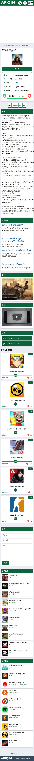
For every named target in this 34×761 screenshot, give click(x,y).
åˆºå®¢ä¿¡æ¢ (24, 45)
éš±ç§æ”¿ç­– (13, 753)
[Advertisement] (17, 24)
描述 (9, 105)
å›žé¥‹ (21, 753)
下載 (17, 69)
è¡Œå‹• (16, 45)
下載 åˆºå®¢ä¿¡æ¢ (11, 338)
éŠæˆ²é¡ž (10, 45)
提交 (5, 563)
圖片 (20, 105)
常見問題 (15, 105)
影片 (24, 105)
